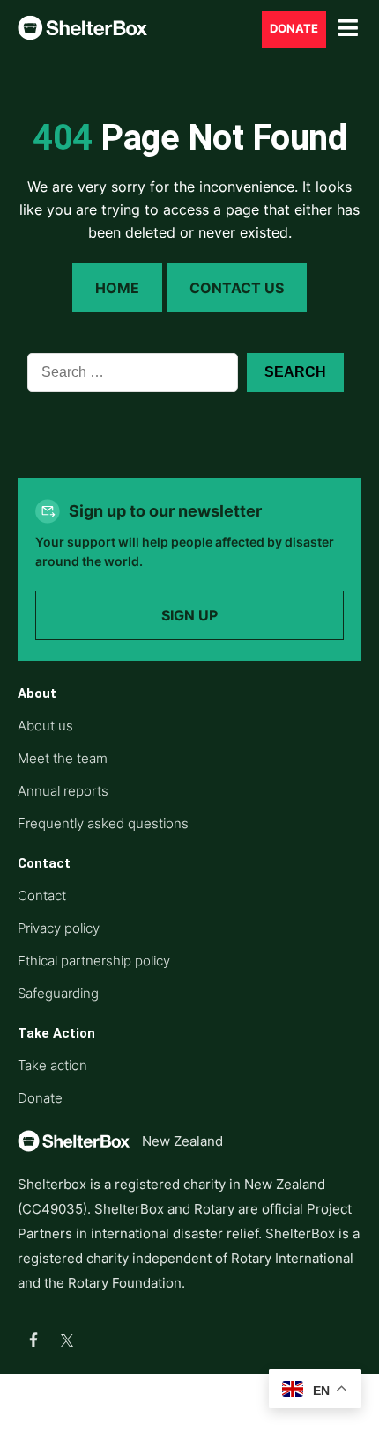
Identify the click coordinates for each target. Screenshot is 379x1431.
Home (117, 288)
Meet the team (63, 758)
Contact (42, 895)
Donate (294, 28)
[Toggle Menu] (348, 28)
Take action (52, 1065)
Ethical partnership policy (94, 960)
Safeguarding (58, 993)
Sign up (189, 615)
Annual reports (63, 790)
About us (45, 725)
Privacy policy (59, 928)
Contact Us (237, 288)
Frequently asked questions (103, 823)
